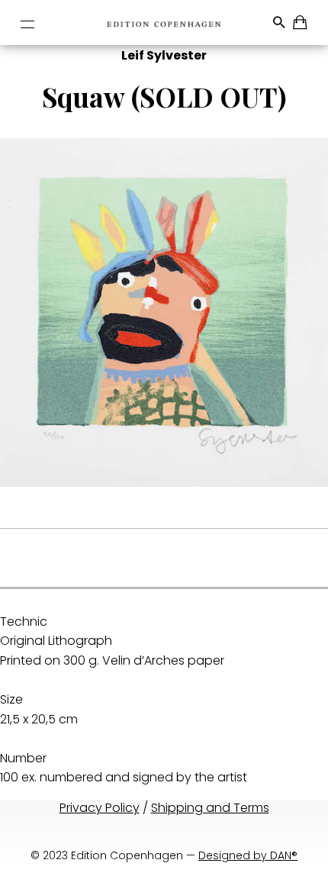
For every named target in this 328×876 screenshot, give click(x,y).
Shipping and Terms (210, 807)
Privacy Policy (99, 807)
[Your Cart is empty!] (301, 25)
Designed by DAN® (247, 855)
